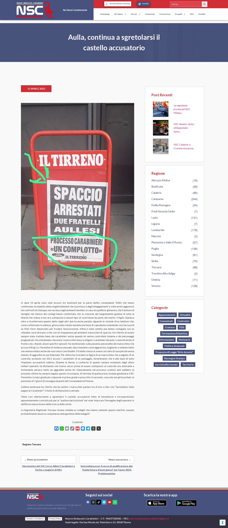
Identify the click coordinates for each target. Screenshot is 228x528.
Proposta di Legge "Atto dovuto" (174, 352)
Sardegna (157, 254)
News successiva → (120, 459)
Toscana (156, 267)
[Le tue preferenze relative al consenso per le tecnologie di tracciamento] (223, 523)
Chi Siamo (118, 14)
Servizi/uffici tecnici (166, 364)
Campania (157, 199)
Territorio (188, 364)
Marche (156, 236)
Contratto (183, 321)
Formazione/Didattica (174, 333)
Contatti (201, 14)
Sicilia (154, 261)
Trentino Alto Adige (163, 273)
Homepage (105, 14)
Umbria (155, 279)
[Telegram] (104, 502)
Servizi (134, 14)
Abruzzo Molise (160, 180)
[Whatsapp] (115, 502)
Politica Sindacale (174, 345)
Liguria (155, 223)
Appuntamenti (167, 314)
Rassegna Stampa (174, 358)
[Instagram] (93, 502)
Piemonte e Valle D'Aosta (166, 242)
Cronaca (170, 327)
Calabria (156, 192)
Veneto (155, 286)
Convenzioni (164, 14)
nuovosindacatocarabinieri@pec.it (149, 518)
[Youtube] (109, 502)
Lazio (154, 217)
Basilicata (157, 186)
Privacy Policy (55, 519)
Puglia (155, 248)
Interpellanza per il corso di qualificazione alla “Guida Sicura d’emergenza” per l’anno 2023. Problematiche (107, 470)
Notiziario (184, 339)
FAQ (192, 14)
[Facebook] (87, 502)
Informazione (166, 339)
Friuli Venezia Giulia (163, 211)
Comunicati (150, 14)
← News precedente (36, 459)
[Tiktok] (98, 502)
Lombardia (157, 230)
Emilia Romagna (160, 205)
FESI (181, 327)
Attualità (185, 314)
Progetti (178, 14)
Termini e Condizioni (35, 519)
